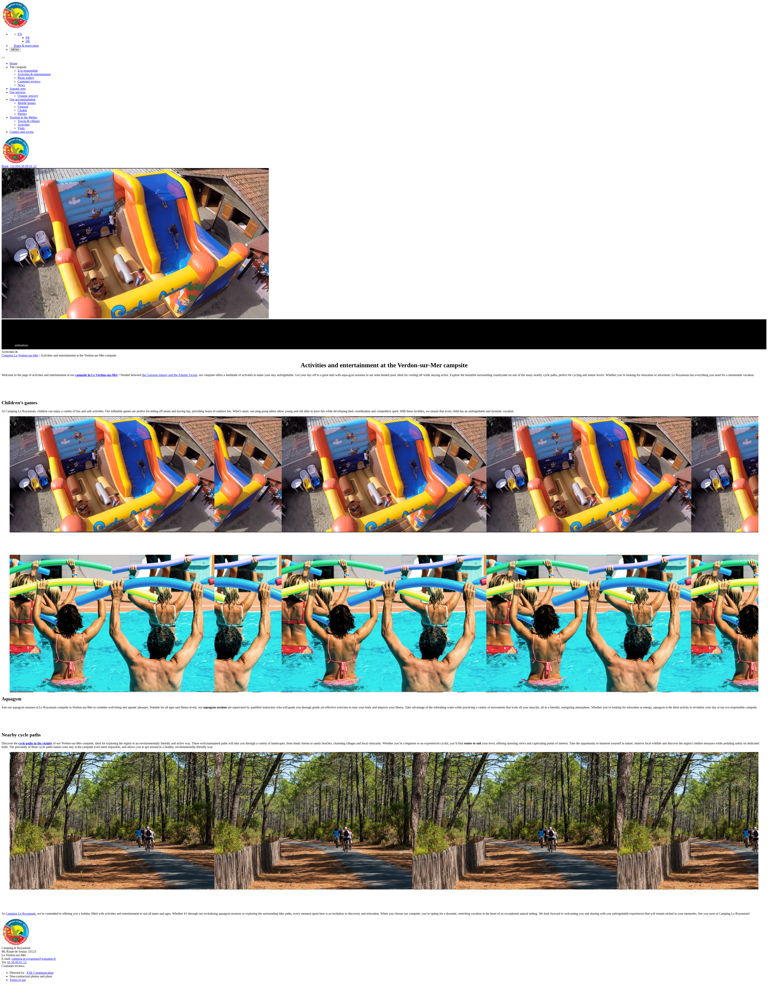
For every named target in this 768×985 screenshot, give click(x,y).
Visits (21, 128)
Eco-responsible (28, 70)
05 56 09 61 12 (16, 962)
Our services (17, 92)
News (21, 85)
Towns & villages (29, 121)
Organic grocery (28, 96)
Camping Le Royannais (21, 913)
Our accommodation (22, 99)
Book (5, 166)
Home (13, 63)
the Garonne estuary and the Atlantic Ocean (169, 375)
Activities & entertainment (34, 74)
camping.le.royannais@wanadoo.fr (34, 958)
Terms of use (18, 980)
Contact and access (22, 131)
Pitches (22, 114)
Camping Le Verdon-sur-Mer (20, 355)
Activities (24, 124)
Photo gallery (26, 78)
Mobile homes (27, 103)
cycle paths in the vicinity (35, 743)
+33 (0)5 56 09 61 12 (22, 166)
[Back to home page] (16, 27)
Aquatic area (18, 88)
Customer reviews (29, 81)
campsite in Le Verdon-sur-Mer (96, 375)
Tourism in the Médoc (23, 117)
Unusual (23, 106)
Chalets (22, 110)
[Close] (3, 57)
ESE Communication (40, 972)
